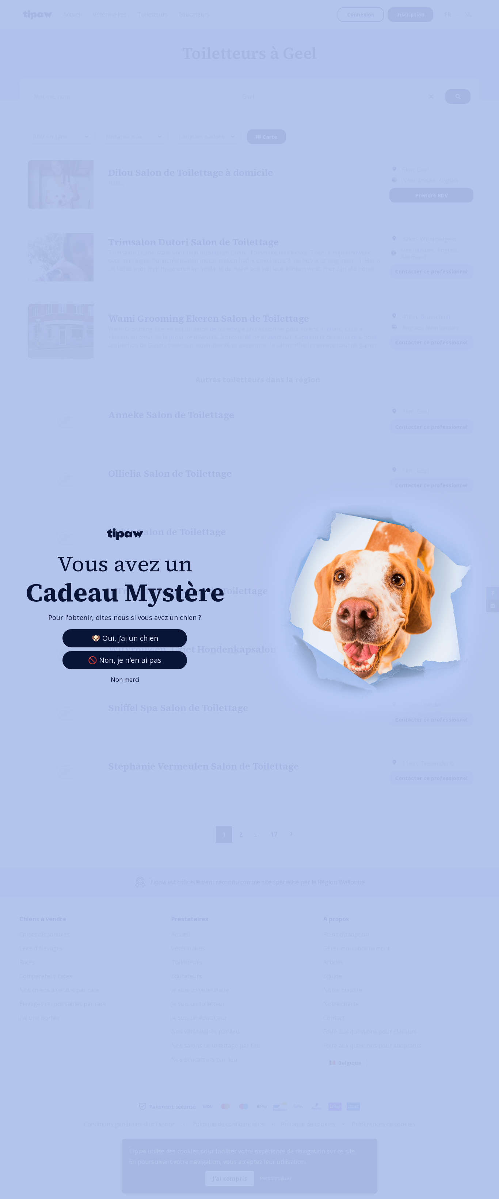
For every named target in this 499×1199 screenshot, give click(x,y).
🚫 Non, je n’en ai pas (124, 660)
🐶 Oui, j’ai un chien (125, 638)
